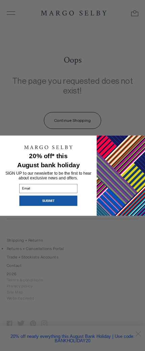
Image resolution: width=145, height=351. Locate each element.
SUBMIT (48, 201)
